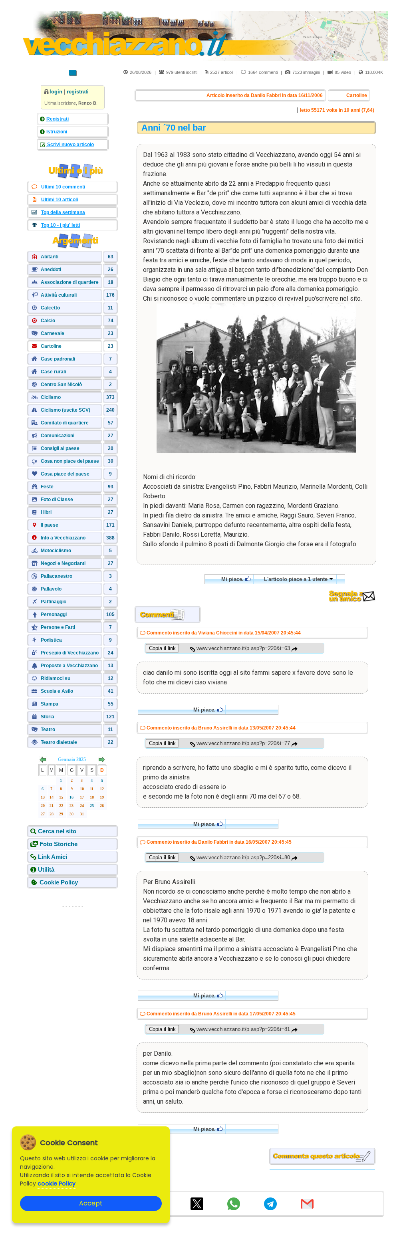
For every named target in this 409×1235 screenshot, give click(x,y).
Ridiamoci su (55, 678)
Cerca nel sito (57, 831)
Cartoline (51, 346)
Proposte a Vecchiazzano (69, 665)
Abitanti (49, 257)
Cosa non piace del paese (70, 461)
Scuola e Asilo (57, 691)
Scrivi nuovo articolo (70, 144)
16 (71, 797)
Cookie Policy (59, 882)
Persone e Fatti (58, 627)
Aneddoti (51, 269)
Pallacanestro (56, 576)
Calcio (48, 320)
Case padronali (58, 359)
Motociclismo (56, 550)
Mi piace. (233, 579)
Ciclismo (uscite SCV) (65, 410)
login (56, 92)
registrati (78, 92)
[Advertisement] (73, 962)
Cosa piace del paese (65, 474)
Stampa (49, 704)
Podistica (51, 640)
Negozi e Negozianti (63, 563)
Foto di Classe (57, 499)
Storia (47, 717)
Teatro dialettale (59, 742)
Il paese (49, 525)
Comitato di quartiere (65, 423)
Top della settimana (63, 212)
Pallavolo (51, 589)
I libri (46, 512)
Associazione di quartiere (70, 282)
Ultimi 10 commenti (63, 187)
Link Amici (52, 856)
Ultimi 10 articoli (59, 199)
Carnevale (52, 333)
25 (92, 805)
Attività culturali (59, 295)
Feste (47, 487)
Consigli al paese (60, 448)
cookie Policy (56, 1183)
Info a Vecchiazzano (63, 538)
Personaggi (54, 614)
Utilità (46, 869)
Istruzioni (56, 132)
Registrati (57, 119)
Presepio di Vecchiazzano (70, 653)
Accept (91, 1203)
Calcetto (50, 308)
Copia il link (162, 648)
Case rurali (53, 372)
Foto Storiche (58, 844)
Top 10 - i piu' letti (60, 225)
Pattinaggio (53, 602)
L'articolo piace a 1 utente (296, 579)
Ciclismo (51, 397)
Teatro (48, 729)
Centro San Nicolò (61, 384)
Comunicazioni (57, 435)
